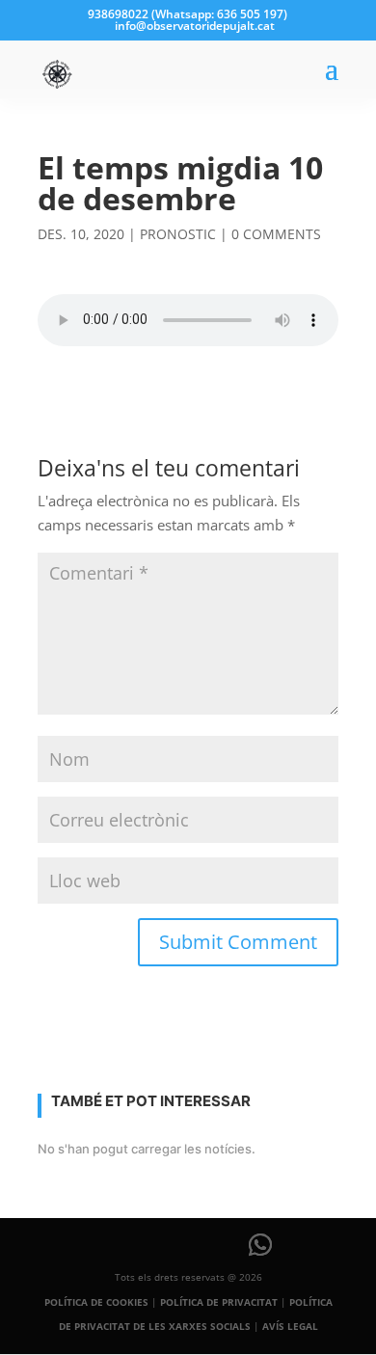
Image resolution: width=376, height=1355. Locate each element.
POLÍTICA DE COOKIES (96, 1302)
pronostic (178, 234)
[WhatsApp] (260, 1245)
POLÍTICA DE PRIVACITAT (219, 1302)
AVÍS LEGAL (290, 1326)
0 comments (276, 234)
